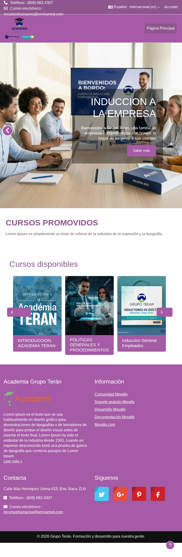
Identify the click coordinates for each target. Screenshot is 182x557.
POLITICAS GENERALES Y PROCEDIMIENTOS (89, 344)
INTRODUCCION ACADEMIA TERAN (36, 343)
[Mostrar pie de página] (170, 545)
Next (165, 312)
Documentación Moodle (115, 417)
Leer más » (13, 461)
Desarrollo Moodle (110, 409)
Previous (19, 312)
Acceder (171, 7)
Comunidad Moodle (111, 394)
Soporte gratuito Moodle (115, 402)
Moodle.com (105, 425)
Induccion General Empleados (139, 343)
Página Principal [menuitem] (161, 28)
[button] (133, 7)
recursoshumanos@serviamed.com (33, 14)
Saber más (141, 150)
